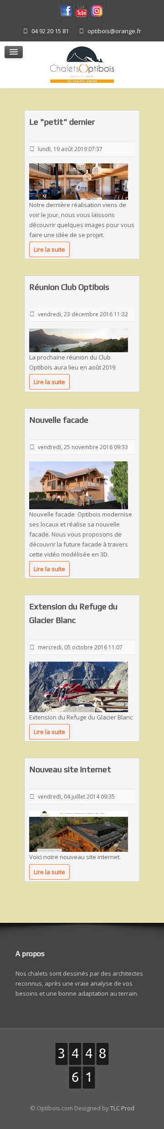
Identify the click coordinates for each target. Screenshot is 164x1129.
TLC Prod (122, 1108)
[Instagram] (96, 10)
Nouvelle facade (58, 420)
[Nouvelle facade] (78, 485)
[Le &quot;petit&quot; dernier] (78, 181)
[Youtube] (81, 10)
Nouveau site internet (70, 769)
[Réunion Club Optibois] (78, 340)
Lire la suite (49, 249)
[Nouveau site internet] (78, 831)
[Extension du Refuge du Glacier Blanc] (78, 686)
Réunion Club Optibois (69, 287)
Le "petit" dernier (62, 122)
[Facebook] (66, 10)
